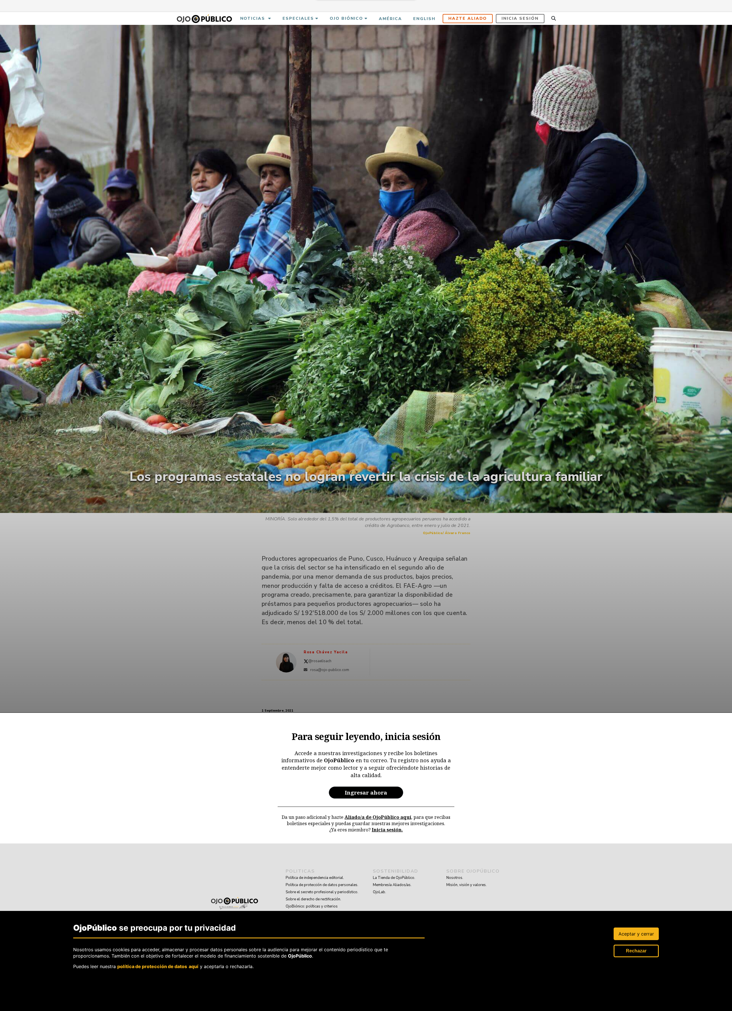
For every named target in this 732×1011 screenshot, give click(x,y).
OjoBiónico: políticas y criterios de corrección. (312, 910)
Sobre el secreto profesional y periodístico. (322, 892)
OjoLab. (379, 892)
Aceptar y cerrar (636, 934)
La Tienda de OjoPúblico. (394, 877)
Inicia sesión (520, 18)
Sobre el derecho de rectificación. (313, 899)
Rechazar (636, 950)
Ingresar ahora (366, 792)
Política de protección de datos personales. (322, 884)
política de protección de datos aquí (157, 966)
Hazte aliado (467, 18)
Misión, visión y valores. (466, 884)
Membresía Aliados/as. (392, 884)
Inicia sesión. (387, 830)
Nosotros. (454, 877)
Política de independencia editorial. (315, 877)
